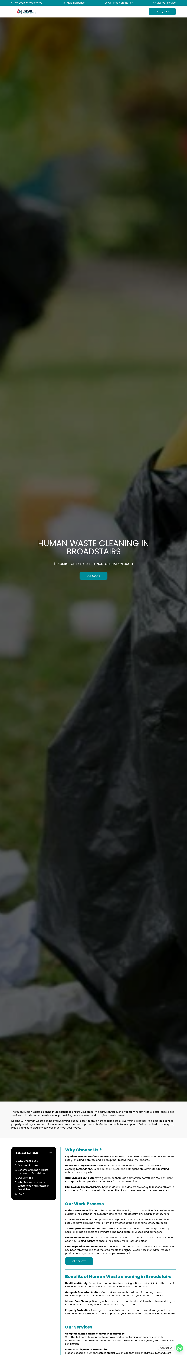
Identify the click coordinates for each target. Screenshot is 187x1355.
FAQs (21, 1193)
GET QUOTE (93, 576)
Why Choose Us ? (28, 1161)
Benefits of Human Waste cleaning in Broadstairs (33, 1171)
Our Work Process (28, 1165)
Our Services (25, 1177)
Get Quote (162, 11)
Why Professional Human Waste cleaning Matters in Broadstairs (33, 1186)
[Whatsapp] (179, 1348)
